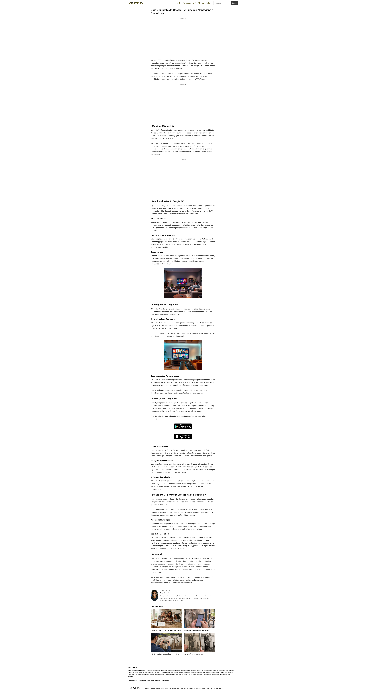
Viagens (201, 3)
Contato (158, 680)
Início (179, 3)
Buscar (234, 3)
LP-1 (194, 3)
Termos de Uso (132, 680)
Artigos (208, 3)
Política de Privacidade (146, 680)
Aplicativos (187, 3)
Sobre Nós (165, 680)
